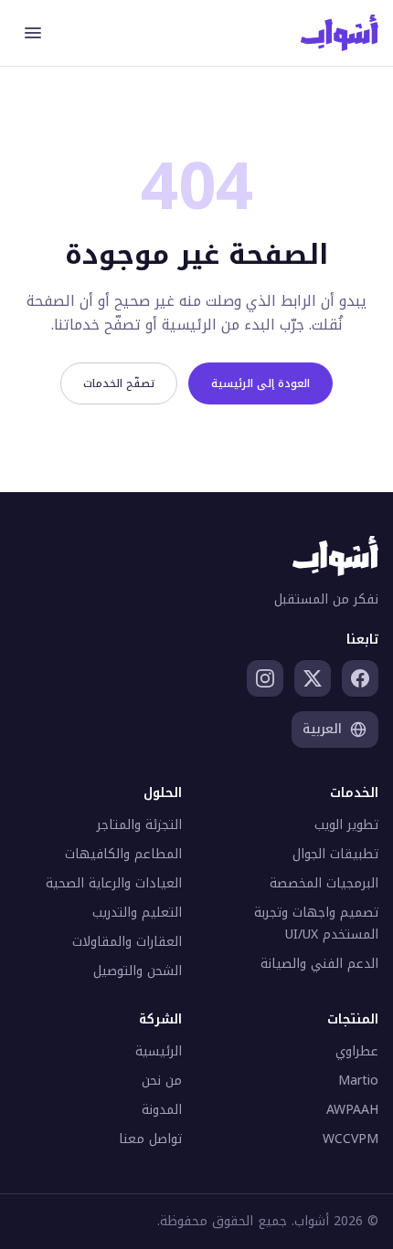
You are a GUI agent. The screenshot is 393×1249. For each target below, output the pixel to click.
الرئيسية (158, 1051)
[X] (312, 678)
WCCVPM (350, 1139)
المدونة (162, 1109)
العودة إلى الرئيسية (260, 383)
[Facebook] (360, 678)
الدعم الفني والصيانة (319, 963)
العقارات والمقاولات (127, 941)
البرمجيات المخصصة (324, 883)
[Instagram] (265, 678)
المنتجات (352, 1019)
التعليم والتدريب (137, 912)
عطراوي (356, 1051)
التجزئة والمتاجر (139, 825)
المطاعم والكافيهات (123, 854)
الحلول (162, 793)
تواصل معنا (150, 1139)
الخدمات (354, 793)
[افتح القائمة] (33, 33)
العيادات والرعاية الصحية (114, 883)
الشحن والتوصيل (137, 971)
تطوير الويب (346, 825)
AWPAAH (352, 1109)
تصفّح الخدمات (118, 383)
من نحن (162, 1080)
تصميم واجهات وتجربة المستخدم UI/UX (316, 923)
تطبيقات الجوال (335, 854)
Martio (358, 1080)
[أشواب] (340, 33)
